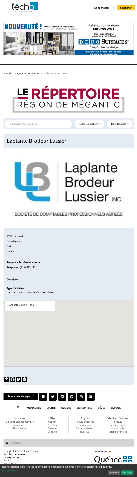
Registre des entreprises (27, 73)
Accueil (7, 73)
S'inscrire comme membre (20, 421)
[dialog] (68, 470)
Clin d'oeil (52, 425)
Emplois (116, 407)
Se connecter (101, 7)
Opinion (52, 421)
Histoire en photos (117, 431)
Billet (52, 418)
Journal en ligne (117, 425)
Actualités (34, 407)
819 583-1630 (10, 463)
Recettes (117, 421)
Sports (51, 407)
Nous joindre (19, 428)
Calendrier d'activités (117, 418)
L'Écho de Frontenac (29, 451)
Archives (52, 428)
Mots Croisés (117, 428)
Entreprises (84, 407)
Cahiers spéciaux (85, 428)
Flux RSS (84, 431)
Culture (66, 407)
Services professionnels (26, 292)
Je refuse (114, 472)
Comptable (48, 292)
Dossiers (52, 431)
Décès (101, 407)
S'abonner (126, 7)
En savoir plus (9, 470)
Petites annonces (85, 421)
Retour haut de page (19, 396)
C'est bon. (127, 472)
